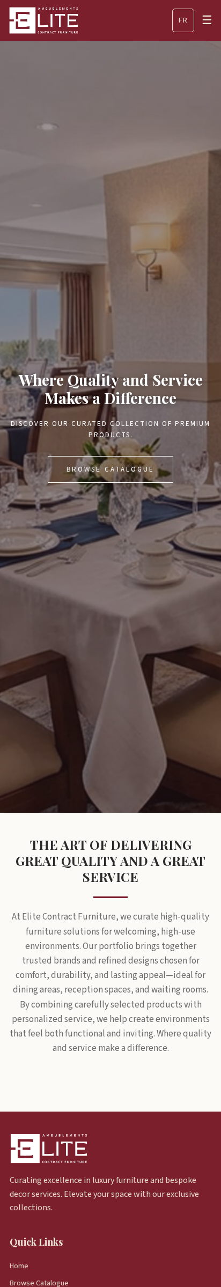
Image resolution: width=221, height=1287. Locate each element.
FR (183, 20)
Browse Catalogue (110, 469)
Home (19, 1266)
